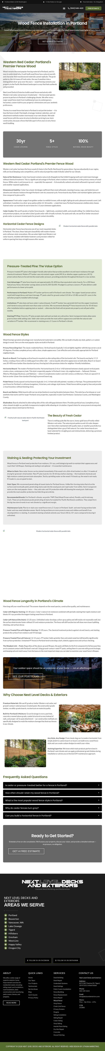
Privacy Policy (33, 998)
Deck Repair (58, 980)
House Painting (59, 1035)
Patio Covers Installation (62, 989)
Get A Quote (32, 995)
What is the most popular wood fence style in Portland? (34, 800)
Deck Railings (58, 986)
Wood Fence (58, 1000)
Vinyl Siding (58, 1023)
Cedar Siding (58, 1021)
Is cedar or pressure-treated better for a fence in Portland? (36, 785)
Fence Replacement (60, 995)
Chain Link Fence (59, 1006)
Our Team (31, 980)
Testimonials (32, 986)
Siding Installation (60, 1015)
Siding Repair (58, 1018)
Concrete (57, 1032)
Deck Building (58, 978)
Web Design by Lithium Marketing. (84, 1046)
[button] (64, 8)
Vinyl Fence (58, 1003)
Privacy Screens (59, 1009)
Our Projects (32, 983)
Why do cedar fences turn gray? (22, 808)
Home (30, 978)
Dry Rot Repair (59, 1029)
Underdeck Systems (60, 983)
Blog (29, 992)
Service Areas (33, 989)
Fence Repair (58, 998)
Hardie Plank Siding (60, 1026)
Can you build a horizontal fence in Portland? (28, 815)
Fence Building (59, 992)
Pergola (56, 1012)
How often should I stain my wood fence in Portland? (32, 792)
